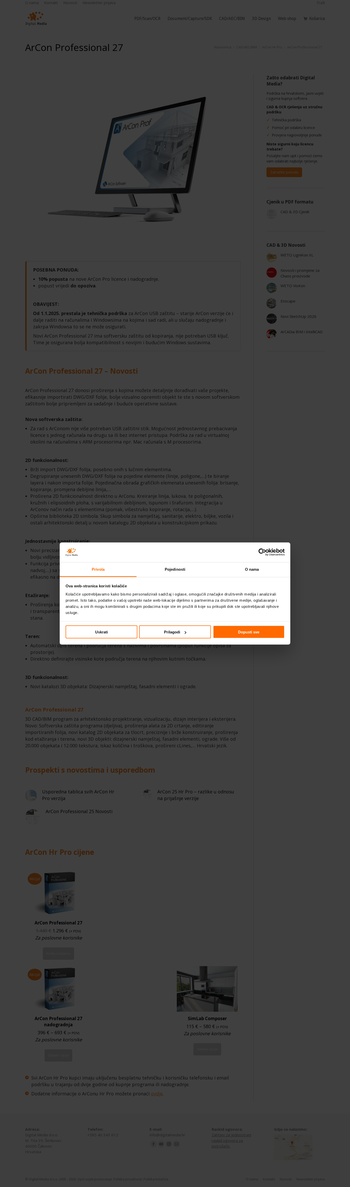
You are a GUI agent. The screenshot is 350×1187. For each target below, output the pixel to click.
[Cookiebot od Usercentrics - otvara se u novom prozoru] (262, 552)
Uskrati (101, 632)
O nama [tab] (252, 569)
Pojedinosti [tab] (175, 569)
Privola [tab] (98, 569)
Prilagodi (172, 632)
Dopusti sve (248, 632)
